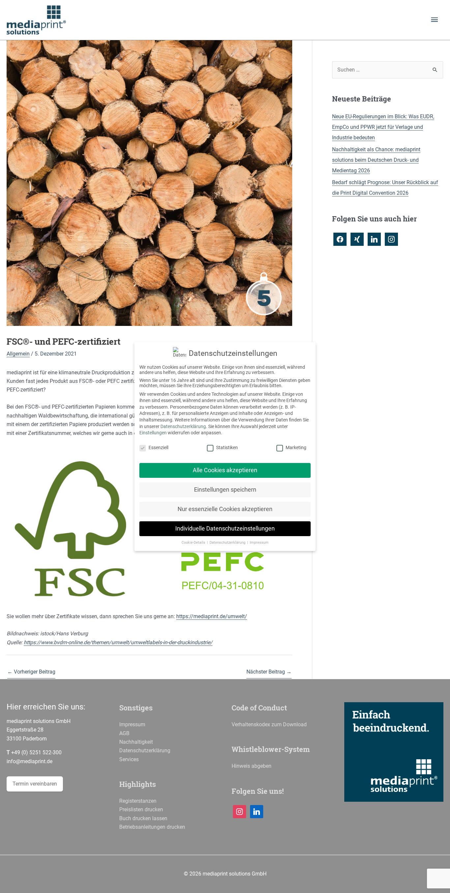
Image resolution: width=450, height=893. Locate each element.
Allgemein (18, 354)
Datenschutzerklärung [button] (228, 542)
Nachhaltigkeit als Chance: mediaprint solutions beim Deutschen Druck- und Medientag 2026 (376, 160)
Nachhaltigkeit (136, 742)
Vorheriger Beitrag (31, 672)
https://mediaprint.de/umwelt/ (211, 616)
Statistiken (227, 447)
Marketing (296, 447)
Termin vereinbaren (35, 784)
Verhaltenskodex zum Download (269, 724)
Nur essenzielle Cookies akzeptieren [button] (225, 509)
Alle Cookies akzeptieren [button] (225, 470)
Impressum (132, 724)
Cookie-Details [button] (194, 542)
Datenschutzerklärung (144, 750)
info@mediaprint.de (29, 761)
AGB (124, 733)
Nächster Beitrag (269, 672)
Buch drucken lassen (143, 818)
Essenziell (158, 447)
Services (129, 759)
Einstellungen (153, 432)
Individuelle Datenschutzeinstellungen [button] (225, 528)
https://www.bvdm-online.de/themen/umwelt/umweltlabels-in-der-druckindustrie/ (118, 642)
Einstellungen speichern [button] (225, 489)
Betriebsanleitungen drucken (152, 827)
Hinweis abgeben (251, 766)
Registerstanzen (137, 801)
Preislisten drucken (141, 809)
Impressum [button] (259, 542)
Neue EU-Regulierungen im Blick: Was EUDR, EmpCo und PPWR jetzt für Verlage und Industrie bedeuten (383, 127)
